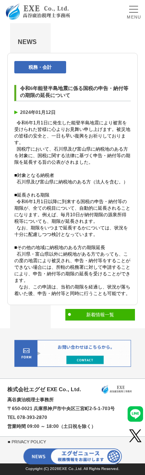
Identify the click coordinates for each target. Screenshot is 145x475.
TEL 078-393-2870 (27, 417)
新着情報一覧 (100, 314)
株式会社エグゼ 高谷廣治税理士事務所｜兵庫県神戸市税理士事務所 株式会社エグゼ (38, 11)
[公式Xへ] (135, 435)
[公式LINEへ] (135, 414)
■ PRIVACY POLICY (27, 441)
